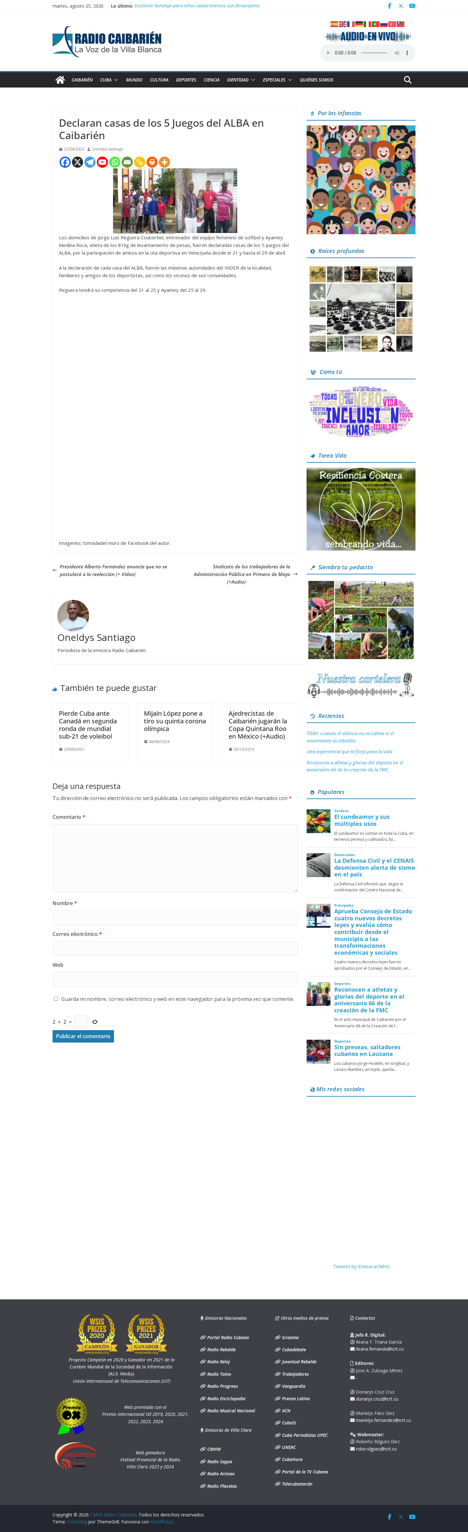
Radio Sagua (219, 1461)
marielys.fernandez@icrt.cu (383, 1420)
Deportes (186, 80)
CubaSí (288, 1423)
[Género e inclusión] (361, 388)
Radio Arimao (220, 1474)
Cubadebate (293, 1349)
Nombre (65, 903)
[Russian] (384, 23)
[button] (114, 79)
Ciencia (211, 80)
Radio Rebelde (221, 1349)
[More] (164, 162)
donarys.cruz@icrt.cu (376, 1399)
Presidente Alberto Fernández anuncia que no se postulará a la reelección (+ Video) (113, 570)
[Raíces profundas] (361, 267)
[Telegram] (90, 162)
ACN (285, 1411)
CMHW (213, 1449)
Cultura (159, 80)
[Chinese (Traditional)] (401, 23)
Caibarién (82, 80)
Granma (290, 1337)
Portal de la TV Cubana (304, 1472)
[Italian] (368, 23)
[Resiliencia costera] (361, 471)
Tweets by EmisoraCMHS (361, 1266)
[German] (359, 23)
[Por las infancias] (361, 129)
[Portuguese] (376, 23)
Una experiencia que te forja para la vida (349, 751)
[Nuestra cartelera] (361, 674)
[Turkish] (392, 23)
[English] (343, 23)
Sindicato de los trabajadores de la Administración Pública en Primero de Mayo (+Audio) (242, 574)
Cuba (105, 80)
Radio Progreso (222, 1386)
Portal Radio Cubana (227, 1337)
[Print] (152, 162)
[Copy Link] (139, 162)
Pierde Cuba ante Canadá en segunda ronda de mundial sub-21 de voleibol (88, 725)
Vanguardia (293, 1386)
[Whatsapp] (114, 162)
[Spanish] (334, 23)
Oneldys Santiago (108, 149)
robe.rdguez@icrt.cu (376, 1449)
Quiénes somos (316, 80)
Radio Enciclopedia (225, 1398)
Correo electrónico (77, 934)
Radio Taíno (218, 1374)
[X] (77, 162)
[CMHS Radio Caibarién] (60, 80)
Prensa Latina (295, 1398)
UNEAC (288, 1447)
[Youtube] (102, 162)
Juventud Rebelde (298, 1362)
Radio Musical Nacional (230, 1411)
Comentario (69, 816)
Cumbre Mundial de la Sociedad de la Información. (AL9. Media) (121, 1367)
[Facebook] (65, 162)
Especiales (274, 80)
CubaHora (291, 1459)
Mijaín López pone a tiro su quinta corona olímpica (175, 721)
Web (58, 964)
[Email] (127, 162)
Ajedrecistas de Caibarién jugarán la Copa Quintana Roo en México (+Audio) (258, 725)
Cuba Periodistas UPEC (304, 1435)
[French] (351, 23)
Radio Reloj (218, 1362)
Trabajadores (295, 1374)
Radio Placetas (221, 1486)
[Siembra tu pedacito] (361, 583)
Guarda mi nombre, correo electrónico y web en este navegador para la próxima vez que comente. (177, 998)
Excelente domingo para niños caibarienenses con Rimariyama (197, 6)
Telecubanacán (296, 1484)
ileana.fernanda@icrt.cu (379, 1349)
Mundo (134, 80)
